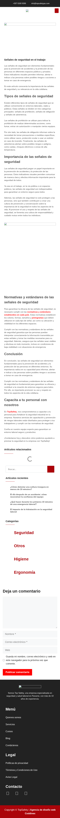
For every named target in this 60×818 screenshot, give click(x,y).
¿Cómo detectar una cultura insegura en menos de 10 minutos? (29, 488)
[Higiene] (10, 560)
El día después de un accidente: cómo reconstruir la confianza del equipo (28, 495)
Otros (19, 546)
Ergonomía (24, 572)
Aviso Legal (11, 777)
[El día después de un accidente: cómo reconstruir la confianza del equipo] (7, 495)
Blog (8, 738)
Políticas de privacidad (17, 763)
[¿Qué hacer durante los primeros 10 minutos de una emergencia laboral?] (7, 503)
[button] (57, 10)
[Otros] (10, 546)
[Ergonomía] (10, 573)
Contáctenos (12, 745)
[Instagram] (17, 793)
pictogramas (38, 318)
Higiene (21, 559)
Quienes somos (13, 717)
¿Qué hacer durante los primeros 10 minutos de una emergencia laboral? (31, 503)
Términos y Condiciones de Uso (21, 770)
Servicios (10, 724)
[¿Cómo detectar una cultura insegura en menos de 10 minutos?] (7, 488)
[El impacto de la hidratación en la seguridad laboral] (7, 510)
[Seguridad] (10, 533)
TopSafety (12, 412)
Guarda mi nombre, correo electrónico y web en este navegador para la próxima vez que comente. (31, 660)
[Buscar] (50, 469)
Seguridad (24, 532)
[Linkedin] (26, 793)
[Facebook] (8, 793)
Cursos (9, 731)
